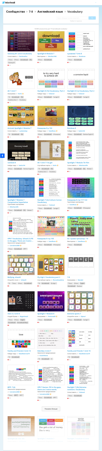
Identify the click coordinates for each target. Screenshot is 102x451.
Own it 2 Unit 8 (14, 313)
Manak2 (80, 280)
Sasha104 (81, 131)
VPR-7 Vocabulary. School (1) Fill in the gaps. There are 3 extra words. (21, 239)
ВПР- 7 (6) (11, 387)
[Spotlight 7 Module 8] (51, 301)
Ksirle (20, 94)
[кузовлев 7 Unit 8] (80, 41)
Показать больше (51, 409)
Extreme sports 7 (74, 313)
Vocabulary (75, 11)
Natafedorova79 (24, 354)
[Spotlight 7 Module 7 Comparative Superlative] (21, 187)
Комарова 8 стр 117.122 (77, 200)
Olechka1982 (52, 56)
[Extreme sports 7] (80, 301)
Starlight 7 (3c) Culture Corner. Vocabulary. (49, 201)
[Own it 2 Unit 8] (21, 301)
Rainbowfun (23, 56)
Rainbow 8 (71, 128)
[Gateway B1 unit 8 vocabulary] (21, 41)
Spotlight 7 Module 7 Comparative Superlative (18, 201)
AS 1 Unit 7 (12, 91)
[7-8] (80, 265)
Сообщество (15, 11)
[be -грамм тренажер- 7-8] (80, 226)
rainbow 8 (12, 162)
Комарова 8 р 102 (44, 128)
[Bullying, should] (21, 265)
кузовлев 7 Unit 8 (74, 53)
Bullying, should (14, 277)
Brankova (82, 56)
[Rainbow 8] (80, 116)
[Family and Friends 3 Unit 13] (21, 338)
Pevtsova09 (52, 316)
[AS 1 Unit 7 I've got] (51, 150)
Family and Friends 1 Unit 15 (79, 351)
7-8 (31, 11)
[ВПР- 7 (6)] (21, 375)
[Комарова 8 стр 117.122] (80, 187)
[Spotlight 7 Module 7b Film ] (80, 150)
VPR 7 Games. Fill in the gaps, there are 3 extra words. (49, 388)
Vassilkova (52, 131)
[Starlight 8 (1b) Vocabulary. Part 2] (51, 79)
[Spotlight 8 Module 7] (51, 41)
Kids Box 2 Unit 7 (44, 351)
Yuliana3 (51, 94)
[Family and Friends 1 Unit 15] (80, 338)
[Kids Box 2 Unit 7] (51, 338)
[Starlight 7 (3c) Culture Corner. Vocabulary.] (51, 187)
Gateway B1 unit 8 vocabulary (20, 53)
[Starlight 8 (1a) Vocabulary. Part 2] (80, 79)
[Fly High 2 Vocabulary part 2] (51, 265)
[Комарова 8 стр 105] (51, 226)
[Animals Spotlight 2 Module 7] (21, 116)
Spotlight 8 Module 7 (45, 53)
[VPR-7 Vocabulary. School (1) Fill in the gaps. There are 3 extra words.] (21, 226)
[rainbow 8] (21, 150)
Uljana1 (83, 316)
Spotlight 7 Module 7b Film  (79, 162)
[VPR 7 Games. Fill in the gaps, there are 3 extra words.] (51, 375)
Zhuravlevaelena (58, 280)
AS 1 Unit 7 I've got (44, 162)
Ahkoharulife (83, 165)
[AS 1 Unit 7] (21, 79)
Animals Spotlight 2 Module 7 (19, 128)
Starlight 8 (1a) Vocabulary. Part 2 (80, 91)
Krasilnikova (44, 355)
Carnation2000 (15, 245)
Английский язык (50, 11)
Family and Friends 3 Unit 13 (19, 351)
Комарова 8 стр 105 (45, 238)
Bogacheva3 (24, 316)
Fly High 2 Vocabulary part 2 (48, 277)
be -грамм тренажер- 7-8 (77, 238)
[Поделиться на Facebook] (2, 156)
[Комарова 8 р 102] (51, 116)
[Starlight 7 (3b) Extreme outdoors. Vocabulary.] (80, 375)
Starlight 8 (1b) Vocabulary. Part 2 (51, 91)
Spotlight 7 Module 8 (45, 313)
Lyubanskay (23, 131)
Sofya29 (23, 280)
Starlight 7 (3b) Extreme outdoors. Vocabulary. (77, 388)
